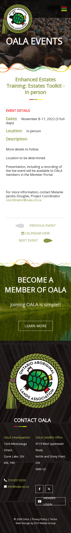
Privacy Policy (39, 519)
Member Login (49, 501)
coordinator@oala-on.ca (23, 200)
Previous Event (42, 226)
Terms (53, 519)
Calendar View (37, 233)
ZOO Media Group (45, 523)
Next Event (29, 240)
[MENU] (64, 9)
